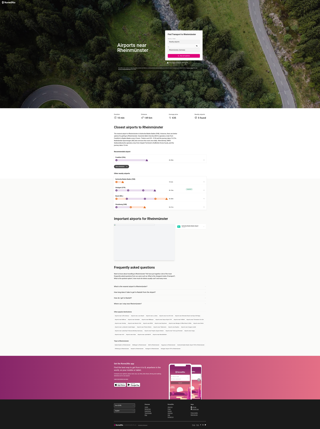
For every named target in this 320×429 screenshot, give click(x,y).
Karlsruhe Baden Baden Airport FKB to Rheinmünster (190, 345)
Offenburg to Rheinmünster (122, 348)
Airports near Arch (119, 334)
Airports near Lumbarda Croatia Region (125, 327)
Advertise (170, 413)
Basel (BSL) (119, 196)
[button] (184, 56)
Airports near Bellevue (120, 319)
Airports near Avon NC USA (166, 315)
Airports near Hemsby (120, 323)
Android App (195, 409)
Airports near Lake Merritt (144, 334)
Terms (197, 425)
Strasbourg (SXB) (121, 204)
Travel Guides (148, 413)
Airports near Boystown (161, 323)
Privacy (193, 425)
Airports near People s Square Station (154, 330)
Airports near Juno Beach (137, 315)
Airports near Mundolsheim (160, 334)
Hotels (146, 407)
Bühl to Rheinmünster (153, 345)
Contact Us (170, 417)
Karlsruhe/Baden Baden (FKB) (125, 179)
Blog (146, 415)
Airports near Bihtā (148, 323)
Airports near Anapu (189, 330)
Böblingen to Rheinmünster (139, 345)
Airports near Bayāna (173, 327)
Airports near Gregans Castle (188, 327)
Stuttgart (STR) (120, 187)
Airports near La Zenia (151, 315)
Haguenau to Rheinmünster (168, 345)
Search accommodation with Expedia (178, 62)
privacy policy (190, 68)
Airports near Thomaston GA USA (195, 319)
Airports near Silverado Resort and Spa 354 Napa (187, 315)
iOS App (194, 407)
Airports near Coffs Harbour (122, 315)
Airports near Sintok (198, 323)
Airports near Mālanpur (148, 319)
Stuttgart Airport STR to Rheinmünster (170, 348)
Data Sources (194, 415)
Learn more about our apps (121, 379)
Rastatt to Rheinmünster (137, 348)
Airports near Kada (131, 334)
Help (169, 415)
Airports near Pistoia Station (144, 327)
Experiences (148, 411)
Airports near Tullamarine (159, 327)
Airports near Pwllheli (179, 319)
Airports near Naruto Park (134, 323)
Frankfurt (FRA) (120, 157)
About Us (170, 407)
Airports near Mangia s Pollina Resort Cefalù (180, 323)
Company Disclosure (142, 425)
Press (169, 409)
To (168, 47)
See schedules (120, 166)
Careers (170, 411)
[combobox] (184, 42)
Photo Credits (194, 413)
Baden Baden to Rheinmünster (122, 345)
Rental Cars (148, 409)
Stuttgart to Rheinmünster (152, 348)
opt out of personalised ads (124, 69)
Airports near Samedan (134, 319)
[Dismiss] (201, 68)
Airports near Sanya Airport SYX (163, 319)
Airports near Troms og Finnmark (174, 330)
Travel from (172, 38)
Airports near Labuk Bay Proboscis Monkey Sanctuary (129, 330)
